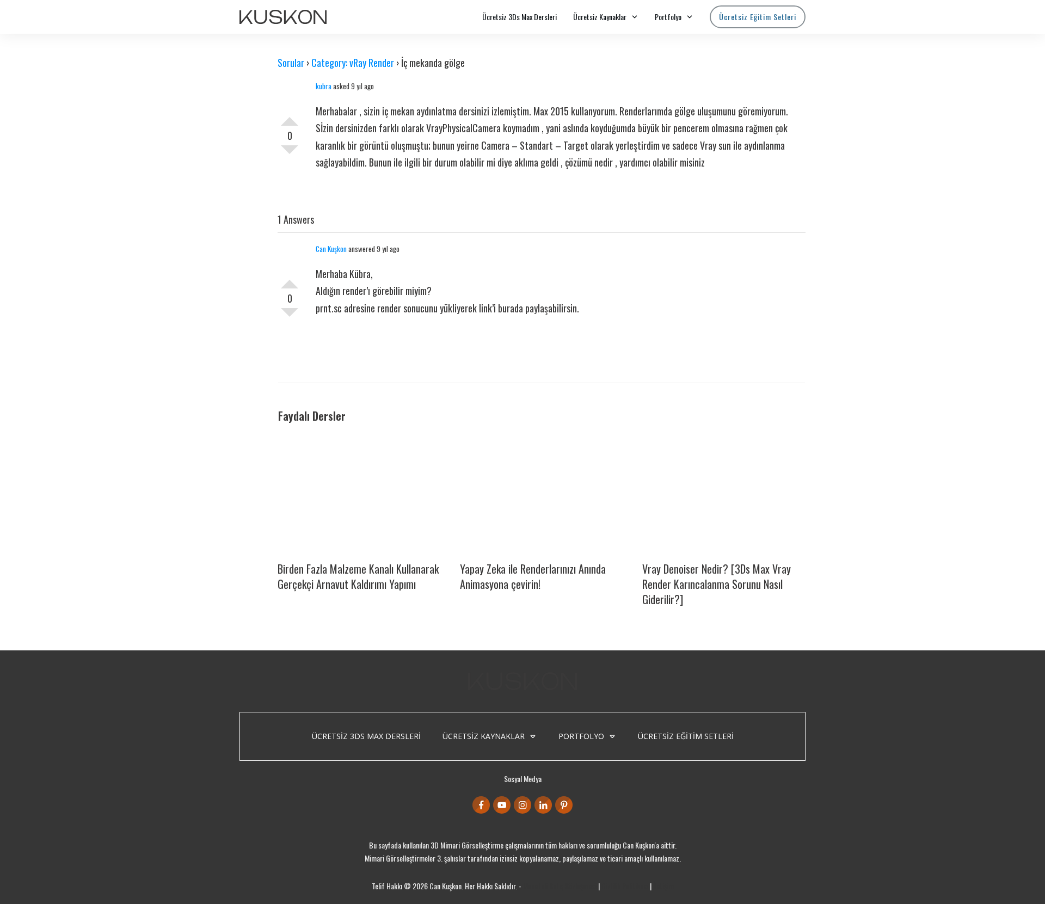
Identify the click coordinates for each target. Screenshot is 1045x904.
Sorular (291, 63)
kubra (323, 86)
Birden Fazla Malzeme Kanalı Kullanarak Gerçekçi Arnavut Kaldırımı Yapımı (358, 576)
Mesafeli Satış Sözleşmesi (560, 885)
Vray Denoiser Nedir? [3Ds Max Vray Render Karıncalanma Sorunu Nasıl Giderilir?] (716, 584)
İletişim (663, 885)
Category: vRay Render (352, 63)
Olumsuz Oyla (289, 154)
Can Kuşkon (331, 248)
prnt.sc (329, 308)
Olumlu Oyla (289, 117)
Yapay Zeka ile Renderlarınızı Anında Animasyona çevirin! (533, 576)
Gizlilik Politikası (624, 885)
